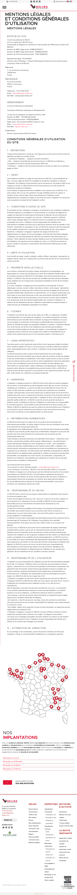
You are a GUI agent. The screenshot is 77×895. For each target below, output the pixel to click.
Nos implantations (35, 823)
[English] (67, 1)
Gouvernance (33, 812)
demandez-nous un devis (63, 1)
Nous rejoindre (34, 826)
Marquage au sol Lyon (11, 758)
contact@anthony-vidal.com (22, 124)
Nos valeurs (32, 817)
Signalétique (49, 835)
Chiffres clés (33, 815)
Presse (31, 820)
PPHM (47, 832)
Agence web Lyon (21, 127)
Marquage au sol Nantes (12, 765)
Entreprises (63, 812)
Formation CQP (34, 828)
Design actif (49, 855)
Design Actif (49, 877)
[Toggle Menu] (4, 7)
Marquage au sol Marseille (12, 762)
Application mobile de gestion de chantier (65, 841)
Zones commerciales (66, 826)
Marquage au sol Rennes (12, 769)
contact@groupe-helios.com (22, 93)
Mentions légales (34, 842)
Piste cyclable (49, 880)
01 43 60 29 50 (13, 1)
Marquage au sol (51, 815)
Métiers (31, 834)
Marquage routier (51, 817)
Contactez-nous (8, 820)
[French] (71, 1)
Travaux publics (64, 823)
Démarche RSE (34, 837)
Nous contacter (74, 373)
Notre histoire (33, 809)
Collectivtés (63, 820)
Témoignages (33, 831)
